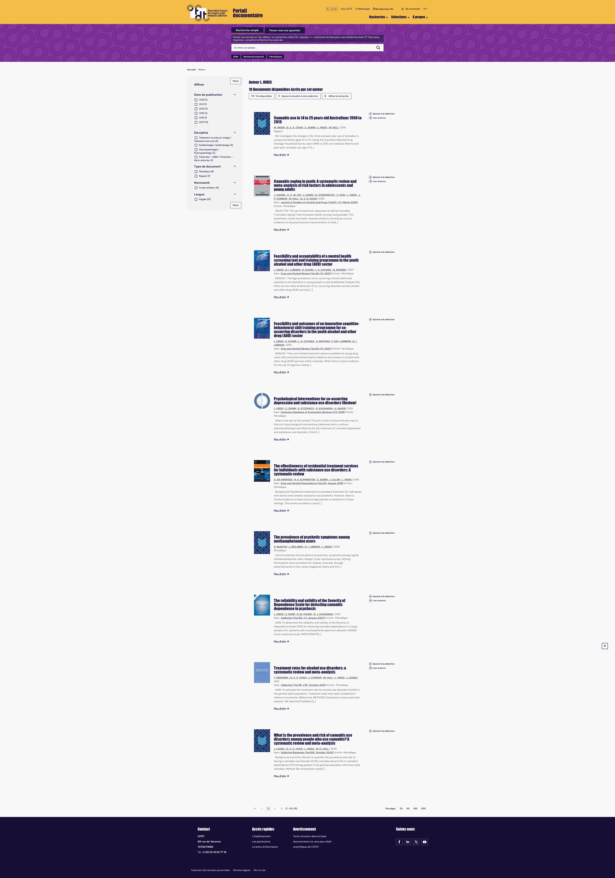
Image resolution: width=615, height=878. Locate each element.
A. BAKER (340, 408)
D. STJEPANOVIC (325, 195)
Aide (235, 56)
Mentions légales (241, 870)
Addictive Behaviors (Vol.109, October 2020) (307, 752)
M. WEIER (279, 127)
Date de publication (208, 95)
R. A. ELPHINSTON (304, 479)
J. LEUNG (308, 195)
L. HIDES (322, 127)
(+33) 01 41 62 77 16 (214, 852)
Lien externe (379, 118)
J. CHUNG (279, 195)
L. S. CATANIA (323, 269)
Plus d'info (280, 154)
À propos (419, 17)
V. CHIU (340, 195)
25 (401, 808)
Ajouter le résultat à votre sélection (300, 96)
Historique (364, 8)
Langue (199, 194)
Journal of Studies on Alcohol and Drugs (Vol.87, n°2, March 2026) (319, 202)
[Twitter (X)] (416, 841)
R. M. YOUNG (304, 614)
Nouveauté (202, 183)
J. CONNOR (314, 677)
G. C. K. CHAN (295, 127)
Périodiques (275, 56)
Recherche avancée (254, 56)
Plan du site (260, 870)
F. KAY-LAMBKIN (341, 341)
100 (415, 808)
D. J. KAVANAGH (323, 614)
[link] (255, 809)
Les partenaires (261, 841)
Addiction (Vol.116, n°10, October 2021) (303, 685)
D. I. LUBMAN (292, 269)
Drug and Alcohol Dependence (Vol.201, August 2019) (312, 483)
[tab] (247, 30)
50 (408, 808)
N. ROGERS (339, 269)
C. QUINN (310, 127)
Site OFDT (346, 9)
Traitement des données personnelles (210, 870)
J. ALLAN (335, 479)
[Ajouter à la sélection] (370, 113)
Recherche (377, 17)
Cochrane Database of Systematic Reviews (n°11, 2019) (313, 412)
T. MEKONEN (281, 677)
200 (423, 808)
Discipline (201, 133)
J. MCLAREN (296, 546)
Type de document (207, 166)
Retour (202, 69)
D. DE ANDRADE (283, 479)
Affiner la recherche (338, 96)
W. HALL (333, 127)
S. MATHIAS (323, 341)
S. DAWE (290, 614)
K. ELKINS (307, 269)
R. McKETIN (280, 546)
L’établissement (261, 836)
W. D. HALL (322, 748)
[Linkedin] (408, 841)
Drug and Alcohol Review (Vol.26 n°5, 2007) (306, 273)
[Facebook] (399, 841)
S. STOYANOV (306, 408)
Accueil (191, 69)
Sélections (398, 17)
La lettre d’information (265, 847)
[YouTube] (424, 841)
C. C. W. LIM (294, 195)
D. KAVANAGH (324, 408)
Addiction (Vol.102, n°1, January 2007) (303, 618)
